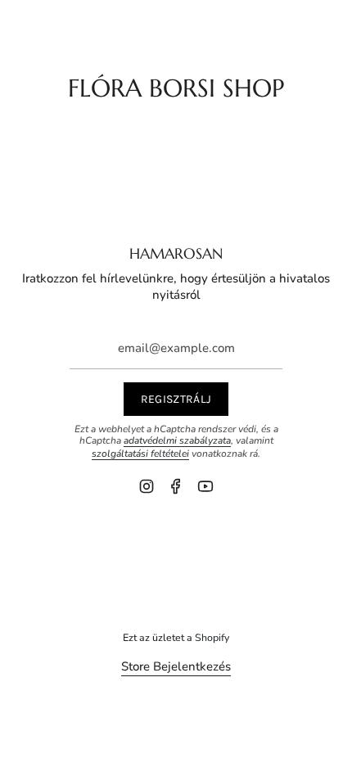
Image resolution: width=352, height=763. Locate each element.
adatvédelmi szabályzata (177, 440)
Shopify (212, 637)
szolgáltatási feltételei (140, 453)
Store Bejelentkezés (176, 666)
